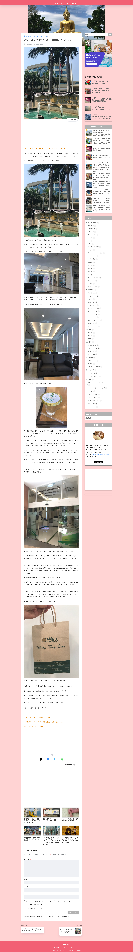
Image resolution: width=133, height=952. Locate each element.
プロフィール (64, 3)
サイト (26, 894)
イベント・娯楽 (93, 235)
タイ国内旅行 (91, 290)
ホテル (90, 244)
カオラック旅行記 (93, 311)
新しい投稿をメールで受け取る (35, 908)
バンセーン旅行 (93, 296)
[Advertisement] (66, 19)
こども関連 (90, 357)
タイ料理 (91, 268)
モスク (90, 339)
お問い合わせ (74, 3)
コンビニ (91, 250)
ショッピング (91, 370)
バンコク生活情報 (92, 222)
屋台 (90, 274)
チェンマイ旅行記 (93, 314)
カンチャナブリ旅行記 (95, 320)
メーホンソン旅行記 (94, 308)
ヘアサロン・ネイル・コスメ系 (97, 388)
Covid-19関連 (92, 259)
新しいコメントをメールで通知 (35, 904)
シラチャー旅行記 (93, 326)
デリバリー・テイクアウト (96, 253)
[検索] (110, 34)
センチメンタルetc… (94, 400)
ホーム (56, 3)
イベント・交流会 (93, 397)
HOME (67, 944)
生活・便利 (92, 226)
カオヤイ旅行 (92, 302)
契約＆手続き (92, 229)
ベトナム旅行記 (93, 345)
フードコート (92, 280)
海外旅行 (89, 342)
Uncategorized (91, 407)
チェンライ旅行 (93, 317)
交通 (90, 241)
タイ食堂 (91, 271)
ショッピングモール (94, 376)
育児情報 (91, 364)
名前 (26, 880)
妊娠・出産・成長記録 (95, 367)
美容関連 (89, 379)
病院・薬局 (76, 765)
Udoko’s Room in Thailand (101, 454)
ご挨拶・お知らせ (93, 394)
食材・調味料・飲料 (94, 247)
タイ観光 (89, 329)
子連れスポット (93, 361)
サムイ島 (91, 299)
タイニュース (92, 403)
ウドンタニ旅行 (93, 305)
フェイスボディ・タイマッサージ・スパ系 (98, 384)
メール (27, 887)
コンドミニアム (93, 256)
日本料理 (91, 265)
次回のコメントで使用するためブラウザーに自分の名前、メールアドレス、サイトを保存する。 (51, 901)
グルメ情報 (90, 262)
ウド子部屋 (90, 391)
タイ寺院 (91, 336)
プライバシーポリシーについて (70, 947)
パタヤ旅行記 (92, 323)
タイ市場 (91, 238)
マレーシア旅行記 (93, 348)
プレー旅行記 (92, 293)
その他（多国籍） (93, 286)
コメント (27, 859)
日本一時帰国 (92, 354)
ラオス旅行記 (92, 351)
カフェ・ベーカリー (94, 277)
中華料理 (91, 283)
